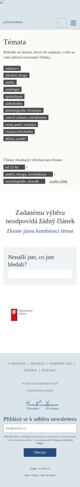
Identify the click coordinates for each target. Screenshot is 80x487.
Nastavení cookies (40, 390)
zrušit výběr (58, 181)
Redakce (38, 363)
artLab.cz (44, 468)
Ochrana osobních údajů (40, 383)
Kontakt (49, 370)
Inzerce (30, 370)
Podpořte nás (60, 363)
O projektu (17, 363)
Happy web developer (43, 475)
